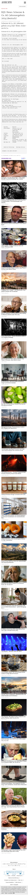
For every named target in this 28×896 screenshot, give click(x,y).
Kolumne (3, 8)
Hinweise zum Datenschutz (10, 880)
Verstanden (10, 893)
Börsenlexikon (14, 862)
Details (6, 893)
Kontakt (13, 875)
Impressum (19, 875)
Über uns (20, 880)
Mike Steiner (18, 882)
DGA (6, 8)
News (9, 875)
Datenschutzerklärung (13, 878)
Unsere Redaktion (10, 882)
